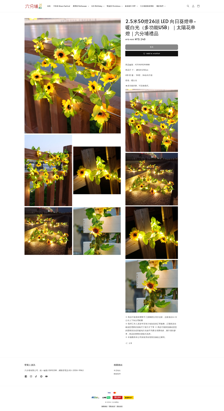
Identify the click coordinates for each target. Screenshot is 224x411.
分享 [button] (130, 343)
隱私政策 (112, 406)
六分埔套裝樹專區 (147, 6)
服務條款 (104, 406)
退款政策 (120, 406)
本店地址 (117, 370)
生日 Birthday (96, 6)
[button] (188, 6)
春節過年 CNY (130, 6)
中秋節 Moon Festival (61, 6)
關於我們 (160, 6)
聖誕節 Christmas (113, 6)
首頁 (49, 6)
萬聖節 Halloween (80, 6)
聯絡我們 (117, 374)
